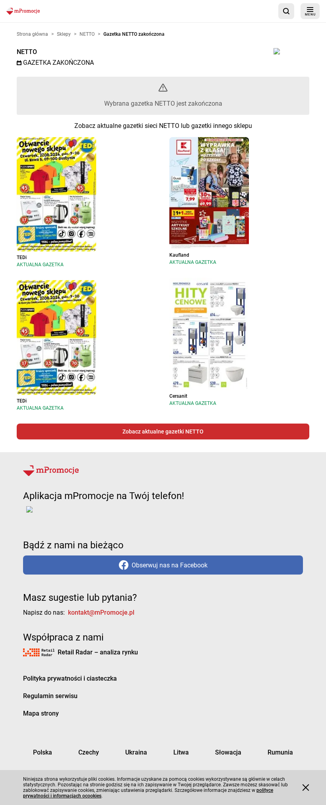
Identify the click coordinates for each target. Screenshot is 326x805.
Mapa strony (41, 713)
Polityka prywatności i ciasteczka (70, 678)
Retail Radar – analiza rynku (98, 652)
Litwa (181, 752)
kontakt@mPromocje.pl (101, 612)
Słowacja (228, 752)
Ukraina (136, 752)
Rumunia (280, 752)
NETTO (27, 52)
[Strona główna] (23, 11)
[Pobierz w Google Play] (54, 514)
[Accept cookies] (305, 787)
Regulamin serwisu (50, 696)
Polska (42, 752)
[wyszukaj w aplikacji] (286, 11)
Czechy (88, 752)
